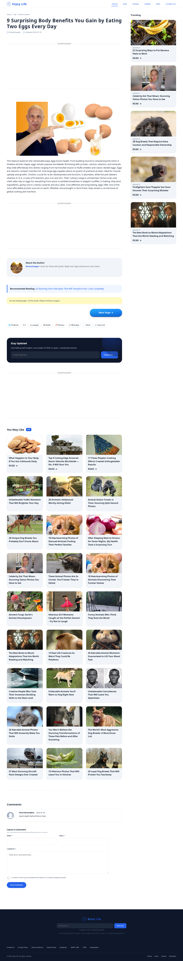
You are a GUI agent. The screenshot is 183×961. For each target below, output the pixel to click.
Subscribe (120, 925)
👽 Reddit (47, 325)
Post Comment (16, 885)
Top (15, 14)
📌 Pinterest (59, 325)
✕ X (24, 325)
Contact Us (171, 4)
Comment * (11, 849)
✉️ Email (87, 325)
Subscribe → (109, 355)
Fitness (135, 4)
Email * (62, 836)
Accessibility (94, 947)
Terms (156, 956)
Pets (158, 4)
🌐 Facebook (13, 325)
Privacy (149, 956)
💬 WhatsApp (74, 325)
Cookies (163, 956)
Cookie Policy (51, 947)
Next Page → (106, 312)
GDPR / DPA (75, 947)
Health (148, 4)
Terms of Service (37, 947)
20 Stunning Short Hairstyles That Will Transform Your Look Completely (70, 288)
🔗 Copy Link (100, 325)
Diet (125, 4)
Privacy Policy (23, 947)
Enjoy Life (19, 4)
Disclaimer (63, 947)
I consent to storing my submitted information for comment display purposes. (38, 877)
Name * (10, 836)
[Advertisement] (64, 67)
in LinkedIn (34, 325)
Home (114, 4)
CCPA (84, 947)
